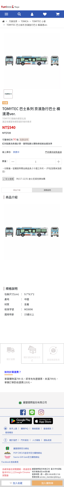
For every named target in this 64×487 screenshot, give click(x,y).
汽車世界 (13, 21)
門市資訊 (25, 440)
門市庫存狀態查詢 (53, 151)
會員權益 (9, 432)
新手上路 (13, 428)
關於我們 (13, 440)
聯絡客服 (36, 428)
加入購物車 (47, 483)
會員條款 (47, 428)
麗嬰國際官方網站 (21, 448)
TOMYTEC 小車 (39, 21)
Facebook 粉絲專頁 (9, 462)
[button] (55, 60)
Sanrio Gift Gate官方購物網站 (26, 457)
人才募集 (36, 440)
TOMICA (24, 21)
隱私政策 (47, 440)
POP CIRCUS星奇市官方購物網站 (27, 453)
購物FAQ (24, 428)
